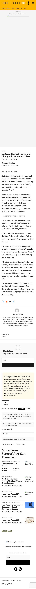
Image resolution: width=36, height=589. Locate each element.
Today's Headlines (7, 491)
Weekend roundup (7, 476)
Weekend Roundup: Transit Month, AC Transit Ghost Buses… (12, 481)
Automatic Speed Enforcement (10, 502)
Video (19, 461)
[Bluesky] (20, 569)
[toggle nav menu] (33, 3)
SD (25, 8)
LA (21, 8)
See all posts (7, 531)
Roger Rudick (6, 486)
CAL (13, 8)
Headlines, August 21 (10, 494)
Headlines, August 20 (10, 520)
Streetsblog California (10, 461)
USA (17, 8)
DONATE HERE (6, 8)
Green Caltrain (11, 171)
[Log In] (28, 3)
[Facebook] (15, 569)
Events (4, 151)
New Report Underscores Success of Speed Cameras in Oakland (12, 507)
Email (4, 360)
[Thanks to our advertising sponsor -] (18, 80)
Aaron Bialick (9, 163)
